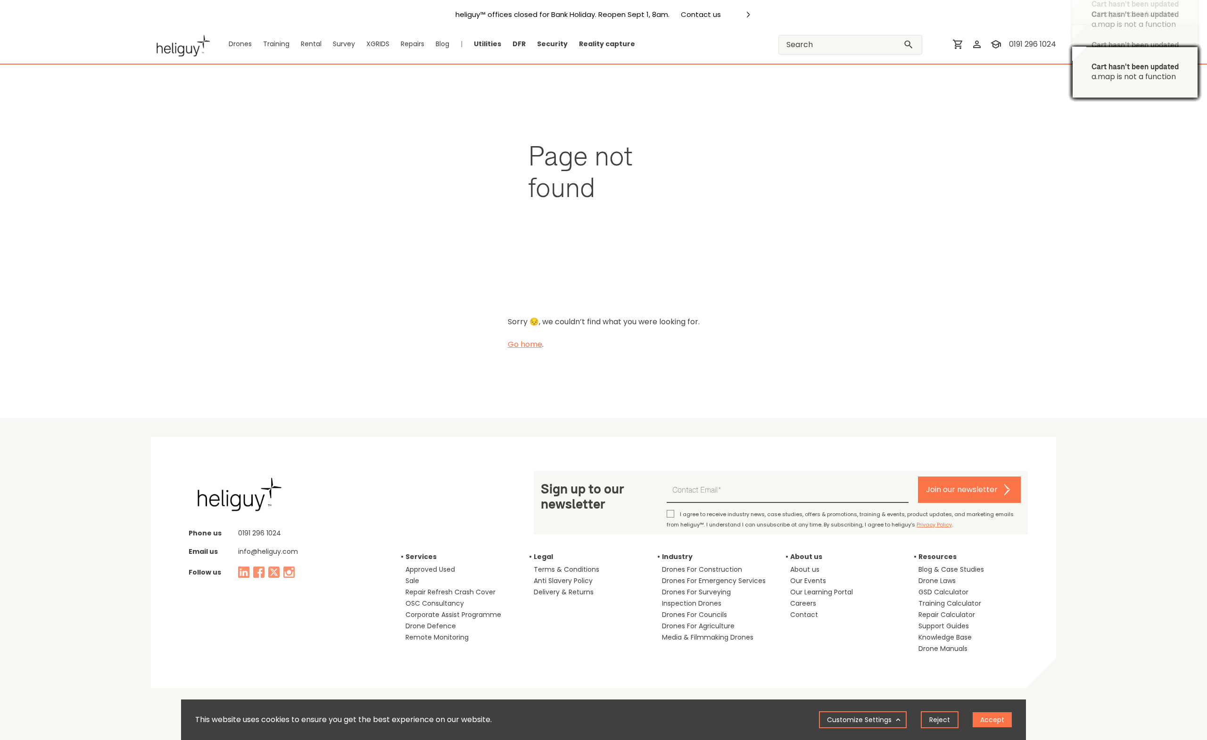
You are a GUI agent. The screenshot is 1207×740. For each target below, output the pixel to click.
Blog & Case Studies (951, 569)
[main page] (180, 44)
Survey (344, 44)
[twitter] (274, 572)
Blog (442, 44)
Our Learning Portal (821, 592)
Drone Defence (430, 626)
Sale (412, 580)
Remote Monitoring (437, 637)
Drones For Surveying (696, 592)
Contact (804, 614)
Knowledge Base (945, 637)
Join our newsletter (962, 489)
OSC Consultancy (434, 603)
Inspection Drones (691, 603)
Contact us (701, 14)
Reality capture (607, 44)
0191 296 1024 (1032, 44)
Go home (525, 344)
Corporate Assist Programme (453, 614)
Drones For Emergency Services (714, 580)
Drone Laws (937, 580)
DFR (519, 44)
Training (276, 44)
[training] (995, 44)
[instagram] (289, 572)
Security (552, 44)
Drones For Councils (694, 614)
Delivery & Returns (564, 592)
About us (804, 569)
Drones (240, 44)
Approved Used (430, 569)
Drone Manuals (942, 648)
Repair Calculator (946, 614)
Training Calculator (949, 603)
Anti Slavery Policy (563, 580)
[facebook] (259, 572)
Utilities (487, 44)
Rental (311, 44)
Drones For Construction (702, 569)
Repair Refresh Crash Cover (450, 592)
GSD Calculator (943, 592)
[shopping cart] (958, 44)
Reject (939, 719)
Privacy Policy (934, 524)
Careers (803, 603)
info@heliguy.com (268, 551)
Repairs (412, 44)
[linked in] (243, 572)
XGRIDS (377, 44)
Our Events (808, 580)
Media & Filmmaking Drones (707, 637)
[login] (976, 44)
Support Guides (943, 626)
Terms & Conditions (566, 569)
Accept (992, 719)
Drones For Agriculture (698, 626)
